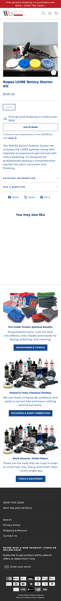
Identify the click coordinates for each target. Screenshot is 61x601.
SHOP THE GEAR (13, 502)
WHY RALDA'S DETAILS (17, 508)
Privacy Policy (11, 525)
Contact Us (10, 535)
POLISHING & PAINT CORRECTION (30, 413)
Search (7, 519)
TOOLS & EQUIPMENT (30, 478)
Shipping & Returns (15, 530)
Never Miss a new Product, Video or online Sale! (29, 549)
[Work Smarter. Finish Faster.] (30, 437)
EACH (9, 107)
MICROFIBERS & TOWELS (30, 347)
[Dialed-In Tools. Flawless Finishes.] (30, 372)
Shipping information (19, 178)
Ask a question (14, 187)
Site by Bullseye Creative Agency (30, 597)
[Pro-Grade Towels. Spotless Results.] (30, 306)
